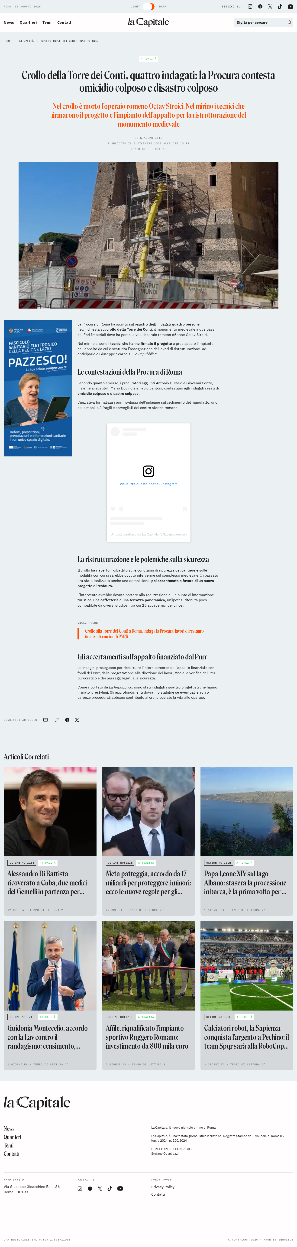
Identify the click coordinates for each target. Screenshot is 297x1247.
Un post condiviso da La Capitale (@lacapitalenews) (148, 534)
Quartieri (28, 22)
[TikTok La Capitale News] (280, 6)
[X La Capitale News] (270, 6)
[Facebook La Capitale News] (260, 6)
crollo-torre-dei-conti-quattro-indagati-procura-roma (70, 41)
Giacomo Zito (151, 138)
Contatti (65, 22)
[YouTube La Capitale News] (290, 6)
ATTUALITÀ (26, 41)
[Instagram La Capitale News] (250, 6)
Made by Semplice (278, 1239)
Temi (47, 22)
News (9, 22)
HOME (8, 41)
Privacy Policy (162, 1186)
